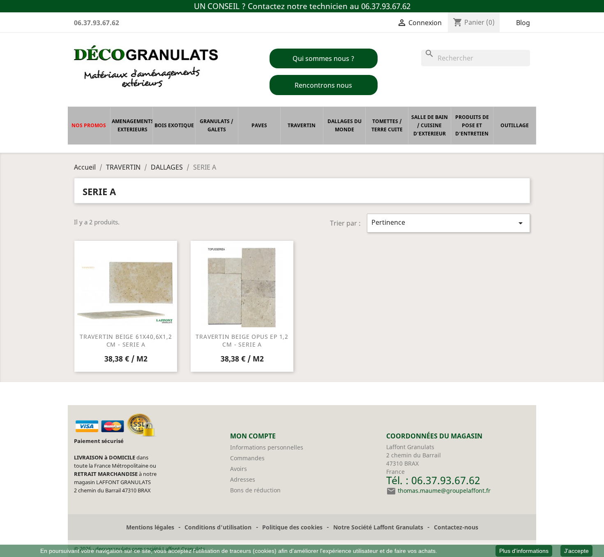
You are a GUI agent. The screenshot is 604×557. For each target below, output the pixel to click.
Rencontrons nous (323, 85)
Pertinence (448, 223)
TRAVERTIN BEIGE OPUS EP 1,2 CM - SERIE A (242, 341)
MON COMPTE (253, 435)
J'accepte (576, 551)
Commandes (247, 458)
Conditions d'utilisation (217, 527)
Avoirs (238, 469)
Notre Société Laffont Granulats (378, 527)
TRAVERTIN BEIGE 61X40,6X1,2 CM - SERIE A (126, 341)
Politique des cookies (292, 527)
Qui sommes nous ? (323, 58)
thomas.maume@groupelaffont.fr (444, 490)
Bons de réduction (255, 490)
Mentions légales (150, 527)
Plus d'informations (524, 551)
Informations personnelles (266, 447)
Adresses (242, 479)
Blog (523, 22)
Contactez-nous (456, 527)
